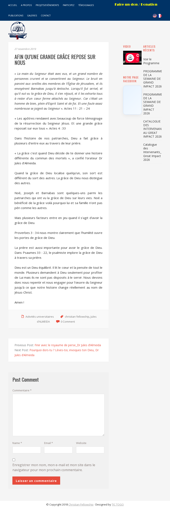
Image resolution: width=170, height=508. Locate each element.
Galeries (32, 15)
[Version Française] (160, 16)
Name (17, 443)
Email (48, 443)
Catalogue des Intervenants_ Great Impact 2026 (152, 152)
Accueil (12, 5)
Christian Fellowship (81, 504)
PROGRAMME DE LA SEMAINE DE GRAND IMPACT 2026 (152, 78)
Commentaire (22, 390)
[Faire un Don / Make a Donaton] (136, 8)
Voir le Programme (151, 61)
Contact (46, 15)
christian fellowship (77, 316)
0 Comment (68, 321)
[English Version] (155, 16)
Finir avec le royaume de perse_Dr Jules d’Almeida (68, 345)
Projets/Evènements (47, 5)
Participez (68, 5)
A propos (26, 5)
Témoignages (86, 5)
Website (81, 443)
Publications (15, 15)
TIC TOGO (118, 504)
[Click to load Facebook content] (132, 100)
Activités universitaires (40, 316)
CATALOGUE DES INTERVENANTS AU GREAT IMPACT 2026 (154, 128)
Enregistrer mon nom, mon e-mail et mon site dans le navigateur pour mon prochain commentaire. (53, 467)
